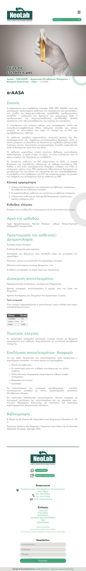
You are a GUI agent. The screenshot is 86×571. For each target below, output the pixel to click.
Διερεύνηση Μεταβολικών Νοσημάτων (49, 79)
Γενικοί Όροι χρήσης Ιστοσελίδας (43, 529)
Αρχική (10, 79)
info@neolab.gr (45, 499)
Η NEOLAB (43, 511)
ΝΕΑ (43, 520)
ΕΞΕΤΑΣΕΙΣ (22, 79)
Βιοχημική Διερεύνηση (18, 82)
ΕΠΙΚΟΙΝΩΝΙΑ (43, 522)
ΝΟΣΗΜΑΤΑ (43, 515)
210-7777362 (45, 494)
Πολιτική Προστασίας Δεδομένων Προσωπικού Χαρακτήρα (43, 532)
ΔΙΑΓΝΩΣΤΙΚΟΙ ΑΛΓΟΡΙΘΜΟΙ (42, 518)
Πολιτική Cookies (42, 527)
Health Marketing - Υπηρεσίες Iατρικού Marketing (54, 569)
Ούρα (34, 82)
